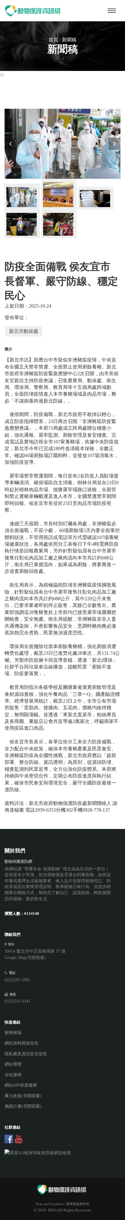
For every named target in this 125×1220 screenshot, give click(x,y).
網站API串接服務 (21, 1085)
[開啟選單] (111, 10)
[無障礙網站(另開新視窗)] (58, 1153)
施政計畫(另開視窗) (23, 1106)
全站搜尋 (13, 1075)
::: (2, 74)
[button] (11, 144)
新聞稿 (69, 39)
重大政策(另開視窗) (23, 1096)
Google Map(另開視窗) (25, 957)
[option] (63, 144)
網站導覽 (13, 1064)
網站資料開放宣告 (22, 1043)
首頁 (53, 39)
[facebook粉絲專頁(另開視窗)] (9, 1139)
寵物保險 (13, 1032)
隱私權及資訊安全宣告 (26, 1054)
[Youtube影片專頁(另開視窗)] (18, 1139)
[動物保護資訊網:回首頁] (33, 11)
